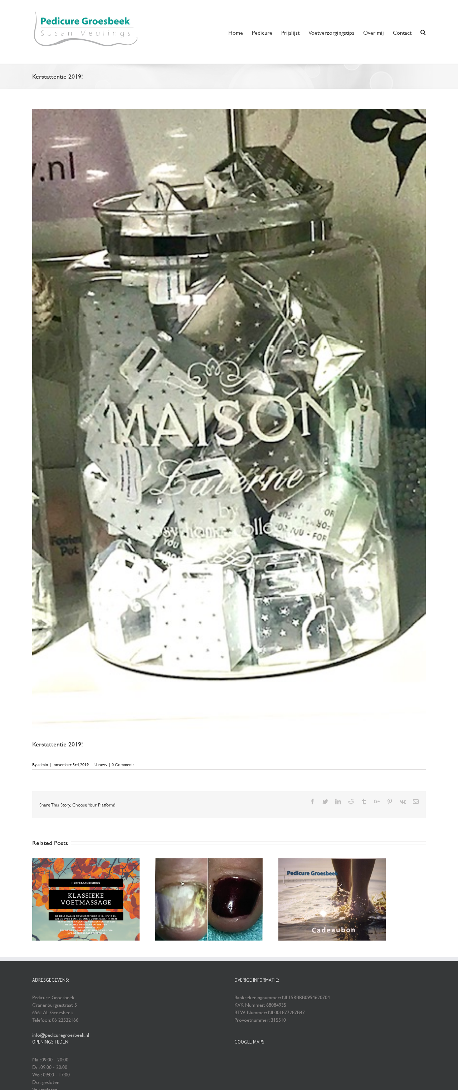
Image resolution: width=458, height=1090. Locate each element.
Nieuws (100, 764)
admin (43, 764)
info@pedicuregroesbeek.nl (60, 1035)
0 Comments (123, 764)
